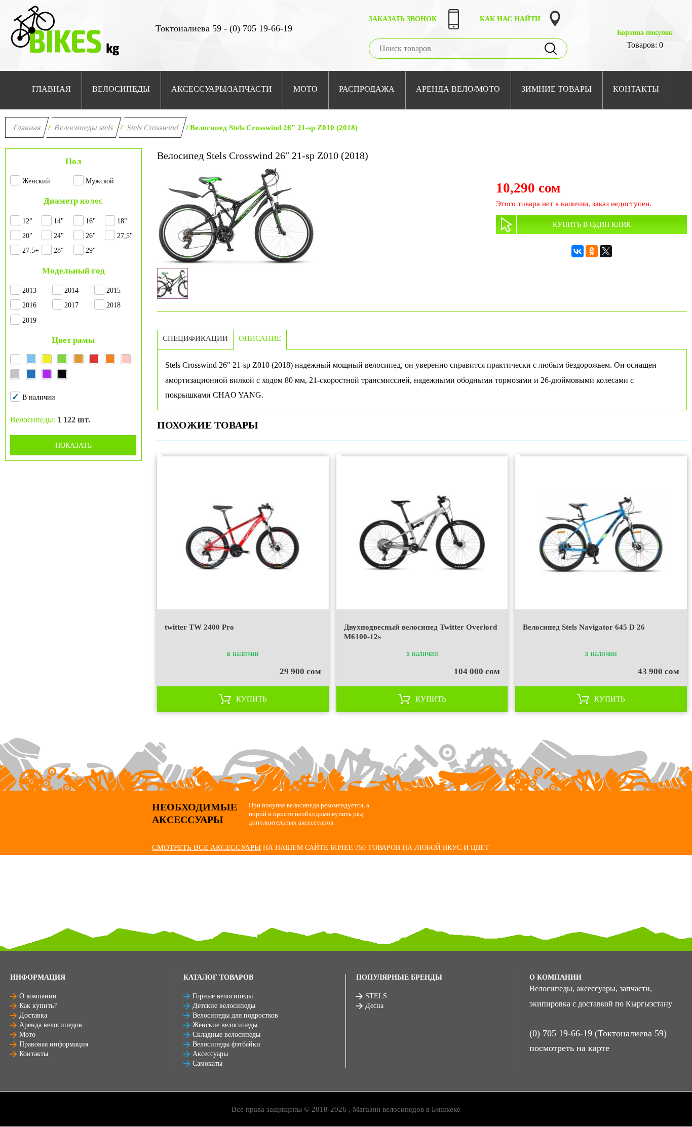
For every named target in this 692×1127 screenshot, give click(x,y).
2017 (71, 305)
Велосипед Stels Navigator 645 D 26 (584, 627)
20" (27, 236)
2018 (113, 305)
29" (91, 250)
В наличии (38, 397)
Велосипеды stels (83, 127)
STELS (376, 996)
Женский (36, 181)
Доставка (33, 1015)
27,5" (125, 236)
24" (59, 236)
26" (91, 236)
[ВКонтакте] (577, 251)
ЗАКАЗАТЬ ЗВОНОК (403, 19)
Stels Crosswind (153, 127)
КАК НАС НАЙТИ (510, 19)
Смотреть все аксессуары (206, 847)
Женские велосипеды (225, 1025)
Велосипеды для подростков (235, 1015)
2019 (29, 320)
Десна (374, 1005)
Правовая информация (53, 1044)
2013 (29, 290)
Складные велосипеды (226, 1034)
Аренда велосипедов (50, 1025)
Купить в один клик (592, 224)
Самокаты (207, 1063)
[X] (606, 251)
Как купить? (38, 1005)
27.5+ (30, 250)
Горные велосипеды (223, 996)
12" (27, 221)
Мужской (100, 181)
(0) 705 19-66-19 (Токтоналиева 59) (598, 1033)
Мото (27, 1034)
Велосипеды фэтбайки (226, 1044)
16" (91, 221)
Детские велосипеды (224, 1005)
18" (122, 221)
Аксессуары (210, 1054)
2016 (29, 305)
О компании (38, 996)
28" (59, 250)
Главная (27, 127)
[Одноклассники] (592, 251)
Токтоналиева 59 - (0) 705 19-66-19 (224, 28)
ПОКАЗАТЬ (73, 445)
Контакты (33, 1054)
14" (59, 221)
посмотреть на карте (569, 1048)
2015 (113, 290)
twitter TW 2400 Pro (199, 627)
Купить (251, 699)
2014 (71, 290)
